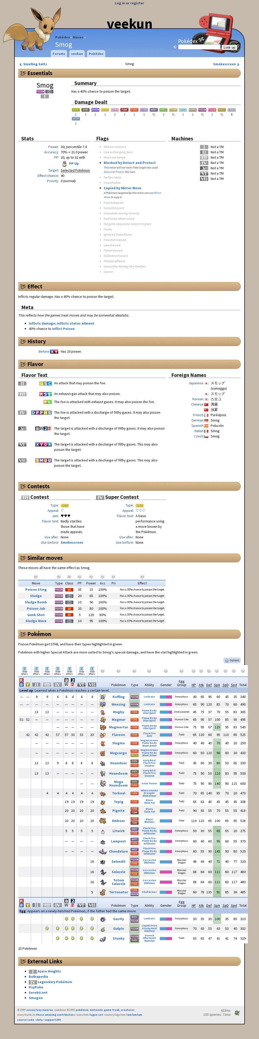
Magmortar (118, 727)
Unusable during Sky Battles (125, 266)
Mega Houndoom (118, 783)
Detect (108, 172)
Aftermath (149, 938)
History (36, 341)
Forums (59, 53)
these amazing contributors (55, 1014)
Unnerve (149, 765)
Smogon (36, 997)
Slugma (118, 743)
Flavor (35, 364)
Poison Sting (36, 589)
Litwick (119, 831)
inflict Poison (63, 328)
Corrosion (149, 860)
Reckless (149, 821)
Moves (78, 37)
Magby (118, 712)
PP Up (73, 163)
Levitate (149, 696)
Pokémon (39, 634)
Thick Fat (149, 802)
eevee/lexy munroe (39, 1010)
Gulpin (118, 928)
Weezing (118, 704)
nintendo (96, 1010)
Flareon (118, 734)
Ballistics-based (116, 255)
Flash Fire (149, 733)
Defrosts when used (119, 218)
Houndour (118, 763)
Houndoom (118, 773)
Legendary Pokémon (55, 982)
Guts (149, 735)
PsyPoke (36, 987)
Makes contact (115, 146)
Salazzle (118, 872)
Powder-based (115, 240)
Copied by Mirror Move (122, 188)
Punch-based (113, 202)
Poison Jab (36, 608)
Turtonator (118, 892)
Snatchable (112, 182)
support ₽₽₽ (53, 1020)
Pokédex (62, 37)
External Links (44, 961)
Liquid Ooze (149, 925)
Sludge (36, 595)
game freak (111, 1010)
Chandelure (118, 851)
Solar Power (149, 783)
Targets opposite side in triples (127, 224)
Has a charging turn (118, 152)
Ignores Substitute (118, 234)
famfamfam (134, 1014)
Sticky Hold (149, 928)
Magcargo (118, 753)
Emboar (118, 820)
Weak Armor (149, 745)
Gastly (118, 919)
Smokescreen (224, 64)
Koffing (119, 696)
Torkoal (118, 793)
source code (25, 1020)
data (39, 1020)
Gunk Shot (36, 614)
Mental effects (114, 261)
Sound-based (114, 208)
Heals (108, 229)
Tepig (118, 801)
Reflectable (112, 177)
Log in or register (129, 3)
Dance (108, 271)
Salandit (119, 861)
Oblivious (149, 862)
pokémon (82, 1010)
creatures (128, 1010)
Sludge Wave (36, 621)
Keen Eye (149, 940)
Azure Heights (49, 971)
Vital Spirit (149, 713)
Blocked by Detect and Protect (130, 162)
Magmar (118, 719)
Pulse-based (113, 250)
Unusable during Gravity (122, 213)
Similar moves (45, 557)
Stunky (118, 938)
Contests (38, 486)
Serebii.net (38, 992)
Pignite (118, 810)
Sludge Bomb (36, 602)
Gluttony (149, 930)
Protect (119, 172)
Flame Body (149, 710)
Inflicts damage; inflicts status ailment (61, 323)
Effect (34, 286)
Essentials (39, 73)
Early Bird (149, 760)
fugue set (96, 1014)
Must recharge (115, 157)
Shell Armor (149, 795)
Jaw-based (112, 245)
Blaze (149, 800)
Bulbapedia (38, 976)
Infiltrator (149, 833)
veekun (130, 23)
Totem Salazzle (118, 882)
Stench (149, 935)
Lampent (118, 841)
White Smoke (149, 790)
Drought (149, 793)
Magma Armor (149, 740)
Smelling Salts (35, 64)
